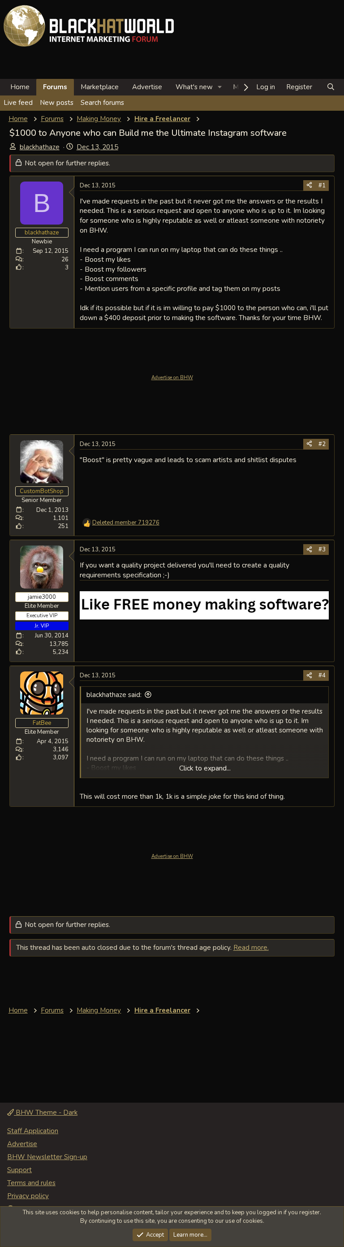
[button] (220, 87)
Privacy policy (28, 1195)
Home (20, 86)
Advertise (147, 86)
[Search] (330, 87)
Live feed (18, 102)
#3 (322, 550)
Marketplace (100, 86)
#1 (322, 186)
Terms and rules (31, 1182)
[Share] (309, 185)
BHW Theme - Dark (45, 1112)
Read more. (251, 947)
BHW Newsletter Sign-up (47, 1156)
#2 (322, 444)
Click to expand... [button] (205, 768)
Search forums (102, 102)
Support (19, 1169)
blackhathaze (40, 147)
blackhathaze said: (114, 694)
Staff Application (32, 1130)
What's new (194, 86)
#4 (322, 675)
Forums (55, 86)
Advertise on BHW (172, 377)
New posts (56, 102)
